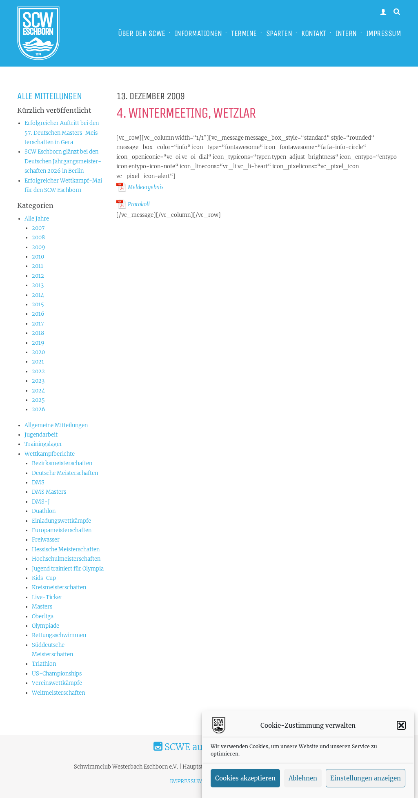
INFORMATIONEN (198, 33)
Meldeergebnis (146, 187)
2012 (38, 275)
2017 (38, 323)
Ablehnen (303, 778)
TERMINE (244, 33)
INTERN (346, 33)
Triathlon (44, 663)
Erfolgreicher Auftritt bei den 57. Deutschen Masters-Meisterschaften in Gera (62, 133)
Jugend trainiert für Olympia (68, 568)
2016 (38, 313)
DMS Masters (49, 491)
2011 (37, 266)
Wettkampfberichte (49, 453)
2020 (38, 352)
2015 (38, 304)
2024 (38, 390)
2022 (38, 371)
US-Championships (57, 673)
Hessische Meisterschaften (66, 549)
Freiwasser (46, 539)
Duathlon (44, 511)
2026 (38, 409)
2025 (38, 400)
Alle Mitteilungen (49, 96)
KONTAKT (313, 33)
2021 (38, 361)
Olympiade (45, 625)
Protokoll (139, 204)
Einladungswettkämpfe (61, 520)
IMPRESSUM (383, 33)
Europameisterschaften (61, 530)
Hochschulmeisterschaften (66, 558)
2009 (38, 247)
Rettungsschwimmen (59, 635)
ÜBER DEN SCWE (141, 33)
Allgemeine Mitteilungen (56, 425)
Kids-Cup (44, 578)
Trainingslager (43, 444)
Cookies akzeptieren (245, 778)
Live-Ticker (47, 597)
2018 (38, 333)
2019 (38, 342)
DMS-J (41, 501)
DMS (38, 482)
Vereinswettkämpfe (57, 683)
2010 (38, 256)
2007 (38, 228)
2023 (38, 380)
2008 (38, 237)
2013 (38, 285)
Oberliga (42, 616)
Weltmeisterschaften (58, 692)
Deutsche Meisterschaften (65, 473)
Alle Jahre (36, 218)
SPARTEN (279, 33)
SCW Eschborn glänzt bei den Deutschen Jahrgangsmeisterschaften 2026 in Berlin (62, 161)
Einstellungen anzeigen (365, 778)
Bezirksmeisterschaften (62, 463)
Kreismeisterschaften (59, 587)
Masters (42, 606)
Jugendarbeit (41, 434)
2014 (38, 295)
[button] (401, 725)
